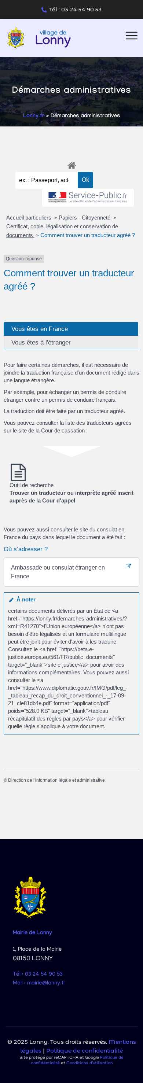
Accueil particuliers (29, 217)
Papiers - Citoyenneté (85, 217)
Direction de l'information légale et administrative (56, 780)
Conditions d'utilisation (89, 1063)
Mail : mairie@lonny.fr (39, 983)
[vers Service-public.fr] (88, 198)
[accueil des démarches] (71, 164)
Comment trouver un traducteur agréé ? (87, 235)
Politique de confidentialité (84, 1050)
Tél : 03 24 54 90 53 (75, 9)
